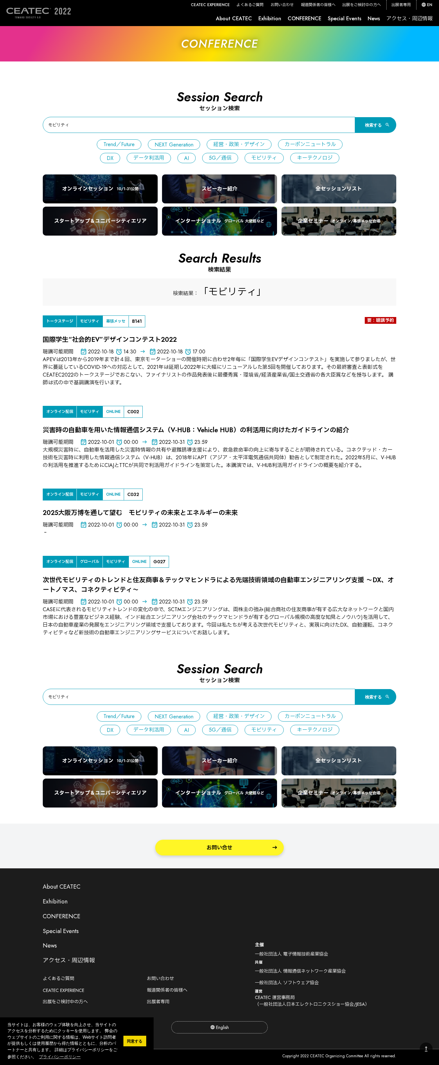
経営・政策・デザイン (239, 144)
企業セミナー (339, 221)
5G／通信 (220, 158)
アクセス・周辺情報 (409, 18)
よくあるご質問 (250, 5)
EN (429, 5)
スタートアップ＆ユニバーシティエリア (100, 221)
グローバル (89, 562)
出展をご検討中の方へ (361, 5)
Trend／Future (119, 144)
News (374, 18)
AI (186, 158)
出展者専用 (401, 5)
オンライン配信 (59, 412)
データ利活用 (148, 158)
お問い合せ (219, 847)
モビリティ (264, 158)
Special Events (344, 18)
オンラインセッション (100, 188)
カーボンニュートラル (310, 144)
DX (110, 158)
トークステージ (59, 321)
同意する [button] (134, 1041)
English (222, 1027)
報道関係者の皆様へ (318, 5)
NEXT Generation (174, 144)
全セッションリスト (339, 188)
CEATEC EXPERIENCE (210, 5)
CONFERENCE (304, 18)
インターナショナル (219, 221)
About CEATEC (234, 18)
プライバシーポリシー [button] (60, 1056)
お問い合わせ (282, 5)
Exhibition (269, 18)
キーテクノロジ (315, 158)
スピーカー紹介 (219, 188)
